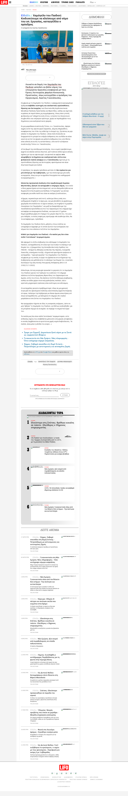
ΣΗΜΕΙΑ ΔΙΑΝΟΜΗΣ (96, 779)
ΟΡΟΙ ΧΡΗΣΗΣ (38, 398)
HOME (23, 9)
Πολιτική (38, 6)
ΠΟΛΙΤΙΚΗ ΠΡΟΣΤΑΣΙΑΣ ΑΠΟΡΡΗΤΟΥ (54, 398)
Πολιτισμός (54, 6)
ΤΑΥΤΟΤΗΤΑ (34, 777)
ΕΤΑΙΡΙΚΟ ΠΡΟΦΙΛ (81, 777)
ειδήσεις (26, 354)
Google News (47, 352)
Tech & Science (72, 6)
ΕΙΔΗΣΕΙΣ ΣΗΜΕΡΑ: (30, 329)
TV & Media (62, 6)
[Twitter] (70, 60)
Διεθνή (31, 6)
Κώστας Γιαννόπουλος (49, 364)
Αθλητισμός (82, 6)
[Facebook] (67, 60)
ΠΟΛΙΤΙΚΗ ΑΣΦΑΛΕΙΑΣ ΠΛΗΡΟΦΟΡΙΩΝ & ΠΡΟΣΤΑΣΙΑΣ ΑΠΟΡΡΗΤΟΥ (46, 779)
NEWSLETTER (56, 777)
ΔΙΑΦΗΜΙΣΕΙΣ (68, 777)
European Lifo (100, 6)
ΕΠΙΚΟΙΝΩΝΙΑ (45, 777)
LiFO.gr (37, 352)
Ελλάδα (25, 6)
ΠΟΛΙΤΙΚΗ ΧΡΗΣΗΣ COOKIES (78, 779)
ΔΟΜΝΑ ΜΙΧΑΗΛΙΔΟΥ (65, 361)
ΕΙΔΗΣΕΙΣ (28, 9)
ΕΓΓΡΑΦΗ (65, 395)
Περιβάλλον (91, 6)
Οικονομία (46, 6)
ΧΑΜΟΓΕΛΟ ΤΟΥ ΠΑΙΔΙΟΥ (46, 361)
